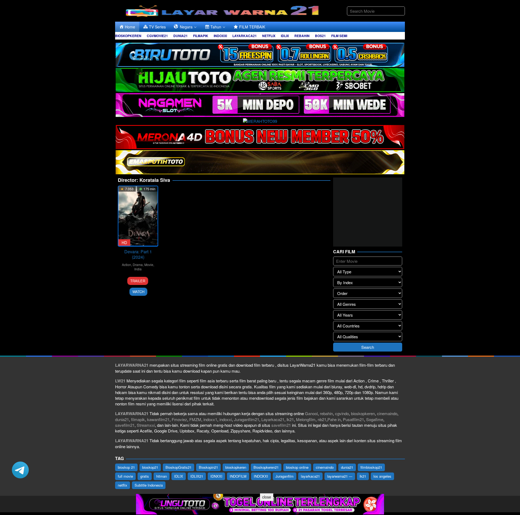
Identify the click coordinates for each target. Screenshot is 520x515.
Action (126, 264)
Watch (138, 291)
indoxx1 (210, 419)
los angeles (382, 476)
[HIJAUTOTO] (260, 79)
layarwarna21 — (339, 476)
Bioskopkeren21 (266, 467)
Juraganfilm (284, 476)
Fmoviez (179, 419)
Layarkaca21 (272, 419)
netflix (122, 485)
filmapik (138, 419)
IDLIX (178, 476)
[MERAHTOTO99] (260, 120)
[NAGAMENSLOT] (260, 104)
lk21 (290, 419)
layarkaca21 (310, 476)
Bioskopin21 (208, 467)
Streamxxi (146, 425)
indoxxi (225, 419)
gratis (144, 476)
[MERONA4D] (260, 136)
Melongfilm (306, 419)
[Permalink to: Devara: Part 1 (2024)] (138, 216)
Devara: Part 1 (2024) (138, 254)
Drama (138, 264)
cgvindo (342, 413)
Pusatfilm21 (353, 419)
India (138, 269)
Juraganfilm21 (246, 419)
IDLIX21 (196, 476)
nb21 (322, 419)
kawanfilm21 (158, 419)
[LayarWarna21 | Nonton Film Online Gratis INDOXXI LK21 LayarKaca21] (223, 10)
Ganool (311, 413)
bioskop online (297, 467)
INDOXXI (261, 476)
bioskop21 (150, 467)
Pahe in (334, 419)
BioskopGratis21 (178, 467)
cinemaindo (387, 413)
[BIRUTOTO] (260, 54)
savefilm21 (125, 425)
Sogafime (374, 419)
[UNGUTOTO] (260, 503)
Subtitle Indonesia (149, 485)
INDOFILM (238, 476)
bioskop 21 (126, 467)
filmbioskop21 (371, 467)
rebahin (326, 413)
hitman (161, 476)
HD (124, 242)
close (266, 497)
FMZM (195, 419)
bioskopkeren (363, 413)
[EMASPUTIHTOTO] (260, 161)
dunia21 (122, 419)
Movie (148, 264)
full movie (125, 476)
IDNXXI (216, 476)
